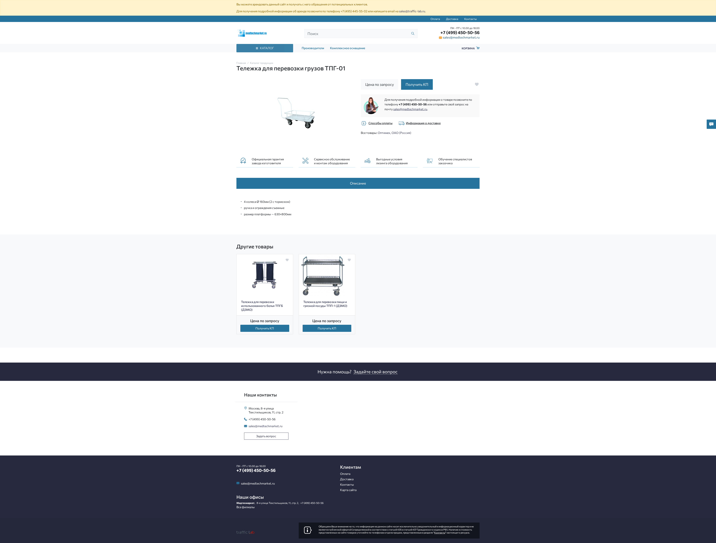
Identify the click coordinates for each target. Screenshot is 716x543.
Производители (313, 48)
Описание (358, 183)
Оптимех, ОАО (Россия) (394, 132)
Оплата (435, 18)
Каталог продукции (261, 62)
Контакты (470, 18)
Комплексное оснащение (347, 48)
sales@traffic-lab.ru (412, 11)
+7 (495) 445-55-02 (354, 11)
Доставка (452, 18)
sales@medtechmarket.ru (461, 37)
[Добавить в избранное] (476, 84)
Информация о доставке (423, 123)
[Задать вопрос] (711, 124)
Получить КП (264, 328)
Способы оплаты (380, 123)
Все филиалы (245, 507)
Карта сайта (348, 490)
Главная (241, 62)
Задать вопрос (266, 436)
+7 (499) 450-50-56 (460, 32)
